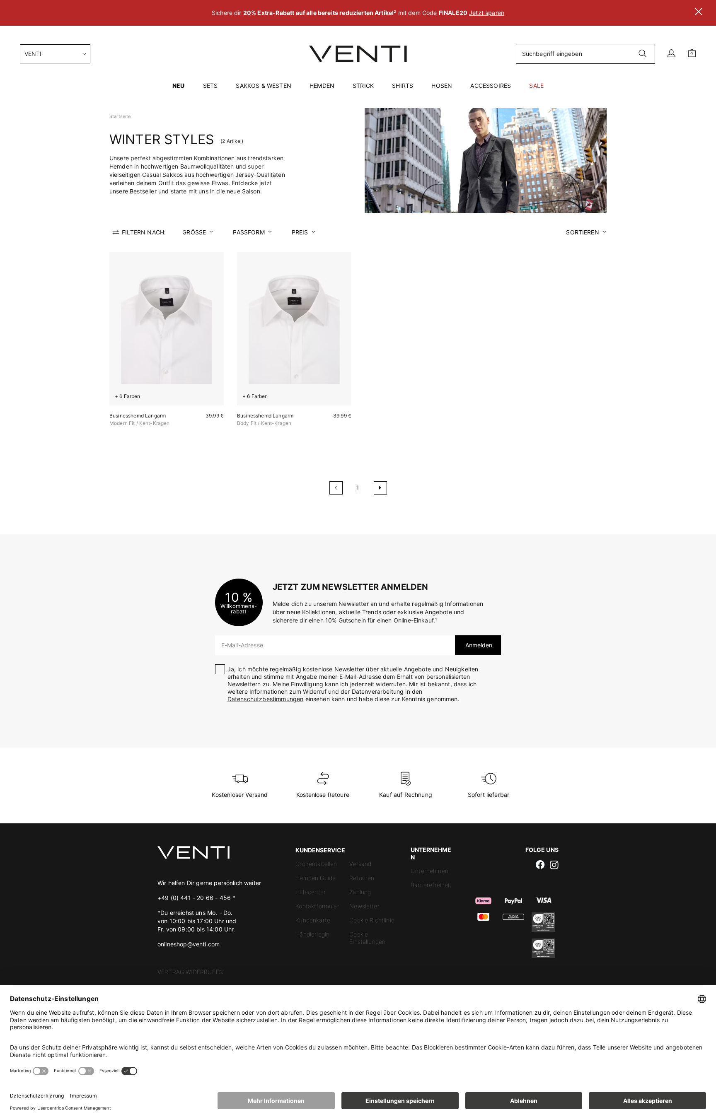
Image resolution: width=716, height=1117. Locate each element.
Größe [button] (194, 232)
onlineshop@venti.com (188, 944)
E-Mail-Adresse (242, 645)
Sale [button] (536, 85)
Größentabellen (316, 863)
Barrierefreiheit (431, 884)
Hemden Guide (315, 877)
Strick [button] (363, 85)
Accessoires (490, 85)
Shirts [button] (402, 85)
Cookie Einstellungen (367, 938)
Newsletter (364, 906)
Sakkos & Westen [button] (263, 85)
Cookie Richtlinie (371, 920)
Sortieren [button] (582, 232)
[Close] (698, 12)
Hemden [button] (322, 85)
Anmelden (478, 645)
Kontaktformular (317, 906)
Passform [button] (248, 232)
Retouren (361, 877)
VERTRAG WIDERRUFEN (190, 971)
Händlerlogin (312, 934)
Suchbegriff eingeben (552, 53)
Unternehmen (429, 870)
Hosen (441, 85)
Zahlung (360, 891)
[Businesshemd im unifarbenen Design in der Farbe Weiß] (166, 329)
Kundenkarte (312, 920)
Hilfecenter (310, 891)
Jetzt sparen (486, 12)
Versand (360, 863)
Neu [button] (178, 85)
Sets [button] (210, 85)
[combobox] (55, 53)
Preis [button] (300, 232)
